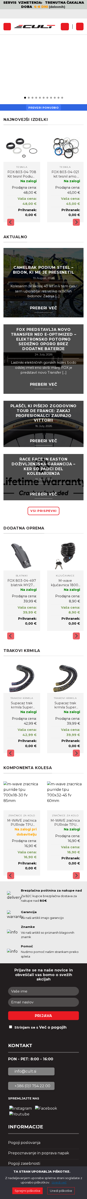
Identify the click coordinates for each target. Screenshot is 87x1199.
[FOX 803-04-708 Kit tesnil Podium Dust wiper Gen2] (21, 147)
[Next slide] (76, 222)
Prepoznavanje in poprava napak (38, 1153)
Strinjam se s (40, 1027)
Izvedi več (59, 1182)
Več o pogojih (53, 1027)
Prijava (43, 1016)
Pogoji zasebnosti (24, 1163)
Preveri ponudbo (43, 107)
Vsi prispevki (43, 511)
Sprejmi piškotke (27, 1191)
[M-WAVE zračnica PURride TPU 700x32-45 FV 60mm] (65, 795)
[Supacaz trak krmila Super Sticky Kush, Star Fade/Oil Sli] (21, 678)
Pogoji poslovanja (24, 1142)
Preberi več (43, 308)
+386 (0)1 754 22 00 (32, 1086)
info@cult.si (25, 1071)
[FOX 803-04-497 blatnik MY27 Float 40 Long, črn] (21, 556)
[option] (43, 4)
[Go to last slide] (10, 222)
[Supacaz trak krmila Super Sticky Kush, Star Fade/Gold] (65, 678)
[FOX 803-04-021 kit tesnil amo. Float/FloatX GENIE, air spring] (65, 147)
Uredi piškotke (61, 1191)
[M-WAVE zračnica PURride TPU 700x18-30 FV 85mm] (21, 795)
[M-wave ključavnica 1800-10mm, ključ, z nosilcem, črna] (65, 556)
